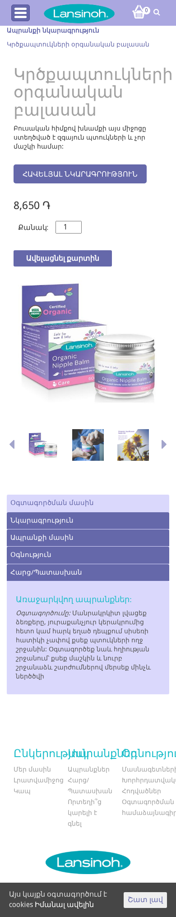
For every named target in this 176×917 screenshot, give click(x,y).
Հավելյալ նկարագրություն (80, 174)
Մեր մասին (32, 769)
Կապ (22, 791)
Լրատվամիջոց (39, 780)
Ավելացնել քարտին (62, 258)
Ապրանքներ (89, 769)
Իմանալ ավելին (64, 904)
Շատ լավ (145, 899)
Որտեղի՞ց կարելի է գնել (85, 812)
